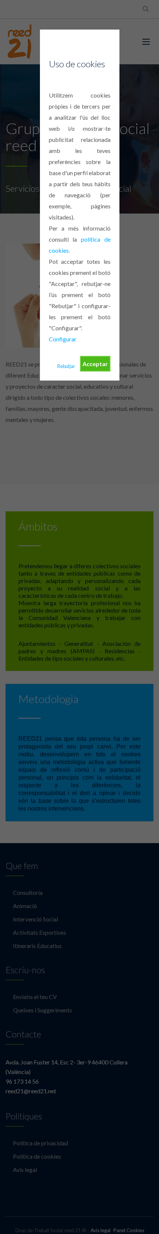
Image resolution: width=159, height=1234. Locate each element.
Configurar (63, 338)
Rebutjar (66, 366)
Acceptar (95, 363)
